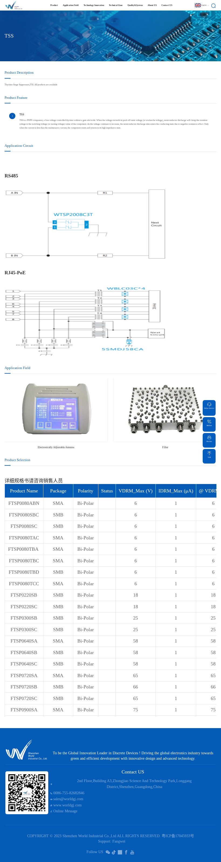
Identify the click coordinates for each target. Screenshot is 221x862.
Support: (104, 841)
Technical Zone (116, 5)
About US (152, 5)
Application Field (70, 5)
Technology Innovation (94, 5)
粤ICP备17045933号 (178, 836)
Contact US (166, 5)
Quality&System (135, 5)
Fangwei (118, 841)
